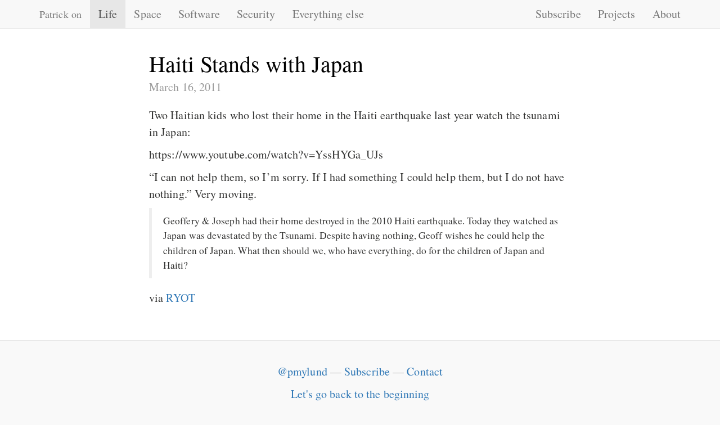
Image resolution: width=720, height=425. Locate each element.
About (666, 13)
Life (107, 13)
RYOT (180, 297)
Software (199, 13)
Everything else (328, 13)
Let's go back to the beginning (360, 393)
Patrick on (60, 14)
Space (147, 13)
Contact (425, 371)
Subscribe (558, 13)
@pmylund (302, 371)
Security (256, 13)
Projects (617, 13)
